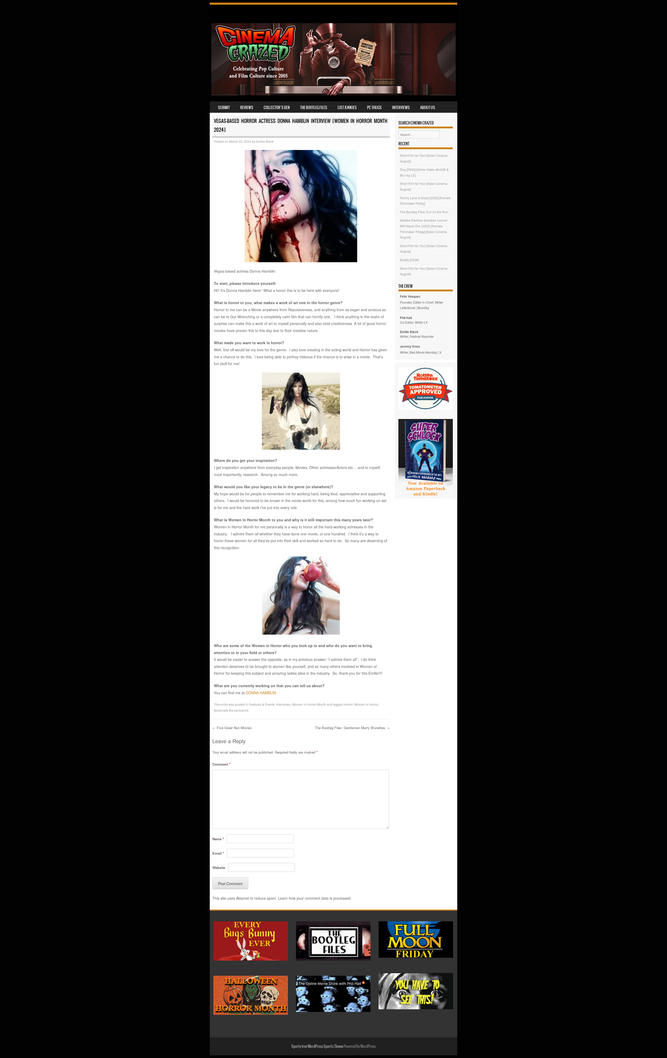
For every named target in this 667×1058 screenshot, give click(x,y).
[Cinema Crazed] (333, 93)
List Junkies (347, 107)
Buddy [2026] (409, 260)
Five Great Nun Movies (232, 727)
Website (218, 867)
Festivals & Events (262, 704)
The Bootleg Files (313, 107)
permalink (241, 710)
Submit (224, 107)
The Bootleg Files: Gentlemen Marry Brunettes (352, 727)
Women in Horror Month (309, 704)
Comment (221, 764)
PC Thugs (374, 107)
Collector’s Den (277, 107)
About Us (427, 107)
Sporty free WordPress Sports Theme (317, 1046)
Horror (348, 704)
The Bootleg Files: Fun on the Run (424, 212)
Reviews (246, 107)
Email (218, 853)
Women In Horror (366, 704)
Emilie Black (265, 141)
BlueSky (423, 307)
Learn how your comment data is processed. (314, 898)
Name (218, 838)
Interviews (401, 107)
